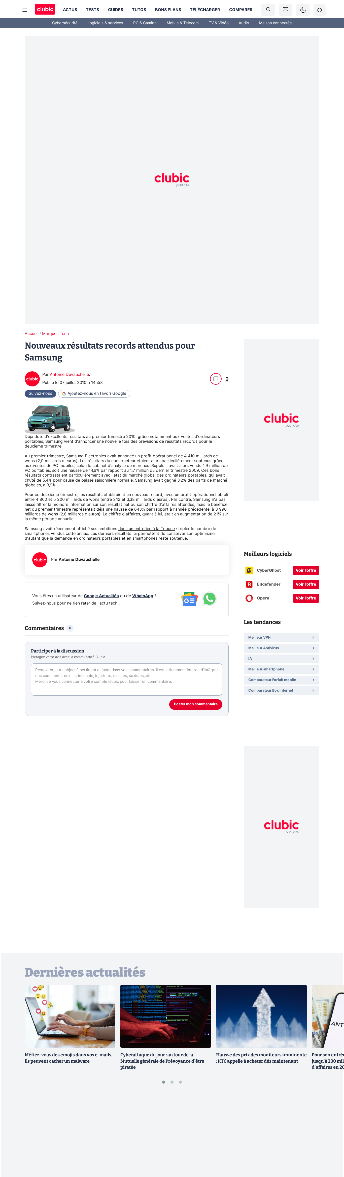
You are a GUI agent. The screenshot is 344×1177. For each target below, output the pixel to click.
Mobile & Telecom (183, 23)
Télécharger (205, 10)
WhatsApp (142, 596)
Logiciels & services (105, 23)
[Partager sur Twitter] (331, 1150)
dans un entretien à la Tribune (146, 529)
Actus (70, 10)
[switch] (303, 10)
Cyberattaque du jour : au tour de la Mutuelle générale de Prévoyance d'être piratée (162, 1061)
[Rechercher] (268, 10)
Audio (244, 23)
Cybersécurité (65, 23)
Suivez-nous (40, 393)
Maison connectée (275, 23)
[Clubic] (45, 10)
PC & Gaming (145, 23)
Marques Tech (55, 334)
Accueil (32, 334)
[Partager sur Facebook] (331, 1133)
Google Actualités (101, 596)
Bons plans (168, 10)
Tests (92, 10)
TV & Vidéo (219, 23)
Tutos (139, 10)
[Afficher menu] (24, 10)
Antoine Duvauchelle (69, 375)
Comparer (241, 10)
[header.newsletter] (286, 10)
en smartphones (142, 538)
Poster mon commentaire (196, 704)
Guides (115, 10)
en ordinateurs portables (96, 538)
